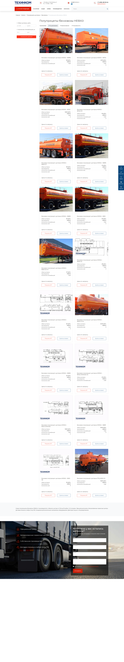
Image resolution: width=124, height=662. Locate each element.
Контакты (66, 8)
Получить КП (48, 74)
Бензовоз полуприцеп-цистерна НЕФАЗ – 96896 (56, 57)
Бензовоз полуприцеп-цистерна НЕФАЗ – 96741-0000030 (54, 425)
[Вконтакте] (71, 3)
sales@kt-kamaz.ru (75, 2)
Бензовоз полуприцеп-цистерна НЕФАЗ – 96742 (91, 57)
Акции (43, 8)
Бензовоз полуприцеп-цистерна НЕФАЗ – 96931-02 (89, 260)
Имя (74, 537)
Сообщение (76, 557)
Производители (57, 8)
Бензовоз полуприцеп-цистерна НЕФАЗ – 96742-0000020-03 (89, 374)
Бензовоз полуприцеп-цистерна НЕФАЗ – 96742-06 (54, 320)
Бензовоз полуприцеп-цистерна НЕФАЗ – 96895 (91, 163)
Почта (74, 551)
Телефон (75, 544)
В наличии (36, 8)
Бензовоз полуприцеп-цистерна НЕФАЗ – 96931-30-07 (54, 268)
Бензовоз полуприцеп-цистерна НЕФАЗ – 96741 (55, 109)
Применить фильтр (26, 36)
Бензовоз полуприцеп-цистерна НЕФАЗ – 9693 (91, 216)
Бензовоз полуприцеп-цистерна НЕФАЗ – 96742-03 (89, 110)
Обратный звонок (101, 3)
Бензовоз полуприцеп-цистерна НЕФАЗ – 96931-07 (54, 163)
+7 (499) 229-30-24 (102, 2)
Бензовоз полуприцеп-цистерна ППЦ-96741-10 (91, 478)
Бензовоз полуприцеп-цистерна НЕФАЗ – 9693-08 (55, 479)
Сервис (49, 8)
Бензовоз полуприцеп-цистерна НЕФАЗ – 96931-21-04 (89, 320)
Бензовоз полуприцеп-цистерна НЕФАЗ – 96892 (56, 373)
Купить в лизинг (64, 74)
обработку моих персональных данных (90, 566)
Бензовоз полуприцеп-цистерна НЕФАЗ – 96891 (91, 425)
